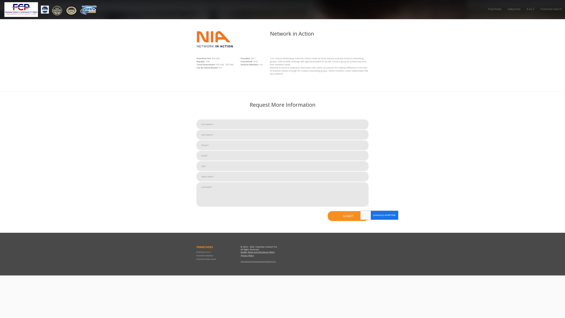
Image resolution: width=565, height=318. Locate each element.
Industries (514, 9)
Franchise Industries (204, 255)
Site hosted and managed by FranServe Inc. (258, 261)
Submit (348, 216)
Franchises (495, 9)
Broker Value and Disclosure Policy (258, 252)
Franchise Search (551, 9)
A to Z (530, 9)
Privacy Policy (247, 255)
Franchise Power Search (206, 259)
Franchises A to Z (203, 252)
